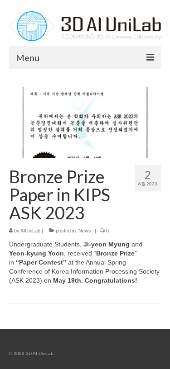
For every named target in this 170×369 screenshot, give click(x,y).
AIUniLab (30, 230)
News (84, 230)
